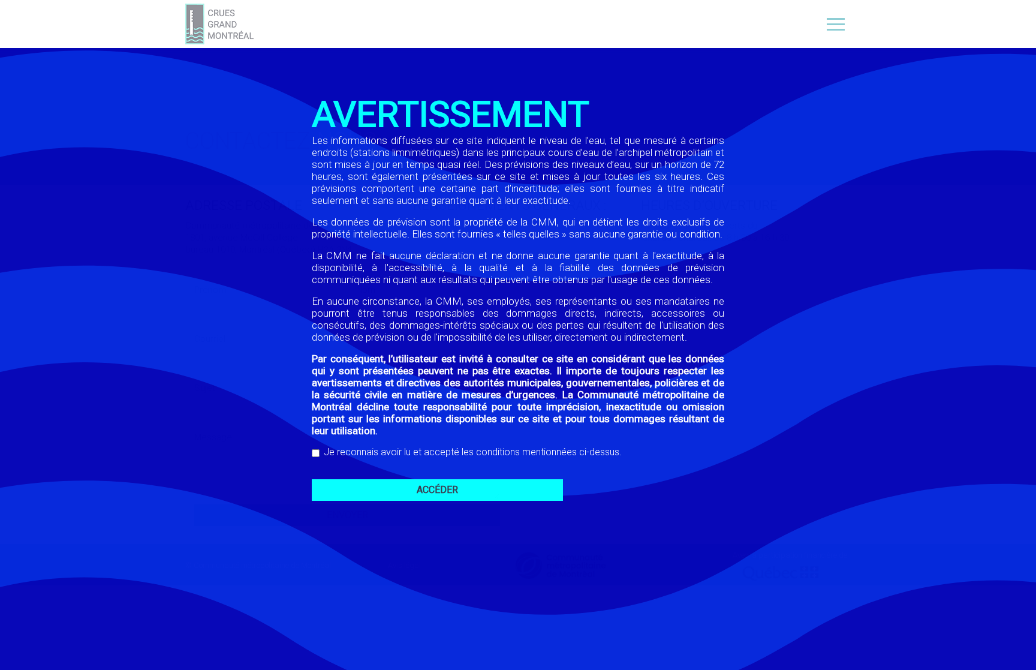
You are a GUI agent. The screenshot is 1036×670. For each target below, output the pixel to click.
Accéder (437, 489)
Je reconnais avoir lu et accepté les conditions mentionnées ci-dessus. (473, 452)
